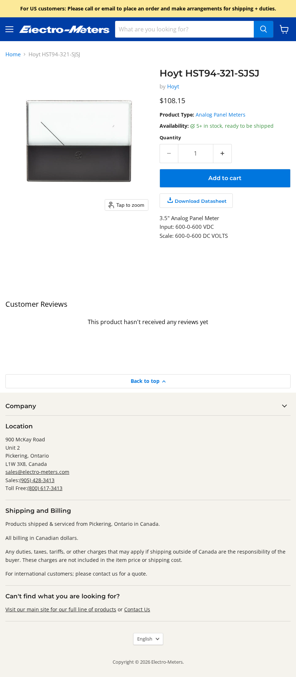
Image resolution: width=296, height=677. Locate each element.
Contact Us (137, 609)
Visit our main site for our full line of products (60, 609)
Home (13, 54)
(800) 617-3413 (44, 488)
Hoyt (173, 86)
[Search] (263, 29)
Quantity (170, 137)
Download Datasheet (201, 201)
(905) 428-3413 (37, 480)
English (144, 638)
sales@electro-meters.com (37, 471)
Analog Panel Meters (220, 114)
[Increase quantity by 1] (222, 153)
